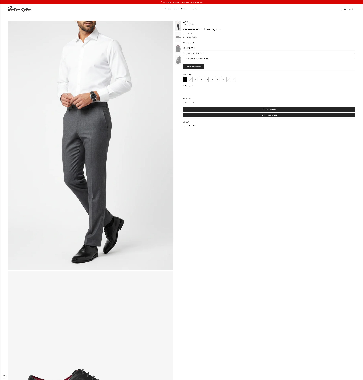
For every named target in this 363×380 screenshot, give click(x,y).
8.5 (196, 79)
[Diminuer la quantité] (185, 102)
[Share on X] (189, 126)
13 (234, 79)
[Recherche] (340, 9)
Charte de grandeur (194, 66)
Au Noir (186, 22)
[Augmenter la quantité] (193, 102)
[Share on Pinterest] (194, 126)
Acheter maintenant (269, 115)
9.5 (206, 79)
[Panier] (349, 9)
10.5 (217, 79)
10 (212, 79)
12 (228, 79)
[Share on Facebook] (184, 126)
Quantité (187, 98)
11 (223, 79)
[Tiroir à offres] (345, 9)
